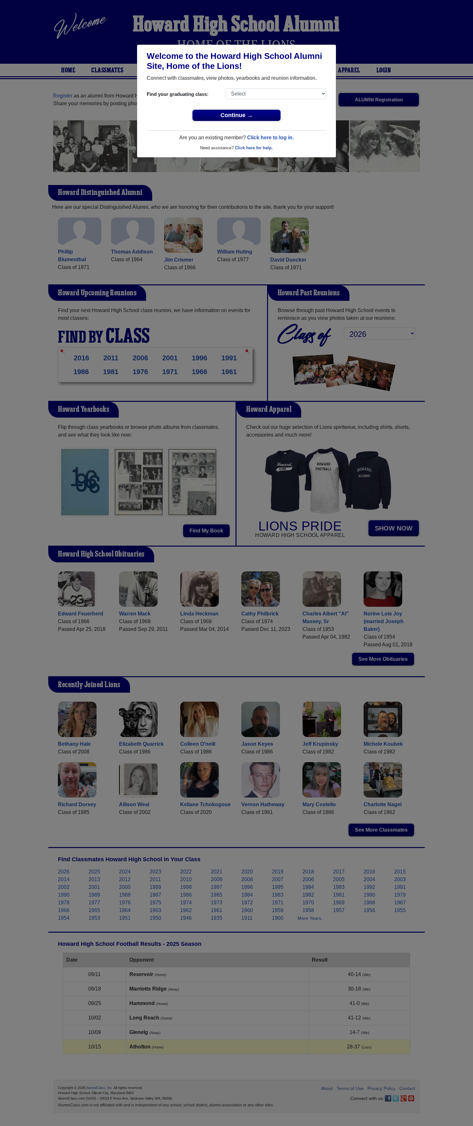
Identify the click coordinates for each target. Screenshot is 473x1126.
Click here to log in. (270, 137)
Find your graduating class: (178, 94)
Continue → (236, 115)
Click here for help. (254, 147)
